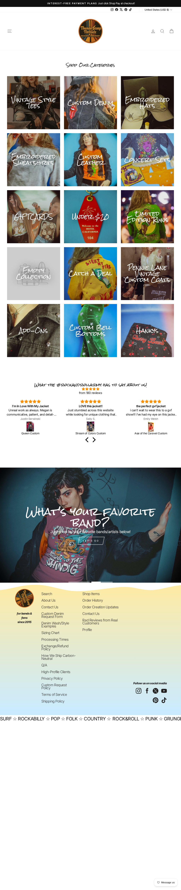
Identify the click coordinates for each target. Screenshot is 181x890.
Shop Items (91, 594)
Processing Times (54, 639)
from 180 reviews (90, 393)
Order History (92, 600)
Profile (87, 630)
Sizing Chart (50, 633)
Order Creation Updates (100, 607)
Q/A (44, 665)
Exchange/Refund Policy (55, 647)
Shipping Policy (53, 701)
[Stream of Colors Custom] (30, 426)
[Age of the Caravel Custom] (91, 426)
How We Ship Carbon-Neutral (58, 657)
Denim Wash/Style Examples (55, 624)
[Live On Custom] (151, 426)
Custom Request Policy (54, 686)
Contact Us (49, 607)
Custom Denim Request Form (52, 615)
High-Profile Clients (55, 672)
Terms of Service (54, 694)
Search (46, 594)
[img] (90, 389)
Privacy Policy (52, 678)
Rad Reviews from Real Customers (100, 621)
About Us (48, 600)
